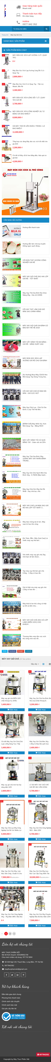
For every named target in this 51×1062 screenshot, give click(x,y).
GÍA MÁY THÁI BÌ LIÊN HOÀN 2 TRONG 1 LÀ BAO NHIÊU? (29, 127)
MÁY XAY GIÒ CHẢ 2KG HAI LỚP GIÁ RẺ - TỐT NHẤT (35, 278)
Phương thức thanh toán (11, 998)
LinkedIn (28, 651)
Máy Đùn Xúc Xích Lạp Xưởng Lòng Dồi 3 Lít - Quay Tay (29, 72)
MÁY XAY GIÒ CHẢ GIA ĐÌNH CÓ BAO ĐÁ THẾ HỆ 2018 (35, 327)
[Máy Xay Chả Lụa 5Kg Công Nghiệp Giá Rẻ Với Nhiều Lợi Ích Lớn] (12, 812)
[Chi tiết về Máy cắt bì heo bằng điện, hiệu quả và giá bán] (6, 158)
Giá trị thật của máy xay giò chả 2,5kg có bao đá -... (34, 588)
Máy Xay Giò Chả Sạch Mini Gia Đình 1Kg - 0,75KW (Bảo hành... (35, 474)
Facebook (12, 651)
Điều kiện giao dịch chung (11, 994)
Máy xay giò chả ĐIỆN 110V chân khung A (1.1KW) (11, 699)
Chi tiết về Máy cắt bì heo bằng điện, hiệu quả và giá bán (29, 157)
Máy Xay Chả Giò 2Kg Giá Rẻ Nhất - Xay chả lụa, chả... (34, 490)
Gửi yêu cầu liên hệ (9, 1008)
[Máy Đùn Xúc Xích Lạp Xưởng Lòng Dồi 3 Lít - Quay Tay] (6, 74)
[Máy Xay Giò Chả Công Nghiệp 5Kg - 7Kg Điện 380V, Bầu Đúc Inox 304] (12, 898)
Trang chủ (5, 35)
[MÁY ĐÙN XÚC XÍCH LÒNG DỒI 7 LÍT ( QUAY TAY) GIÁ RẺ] (6, 101)
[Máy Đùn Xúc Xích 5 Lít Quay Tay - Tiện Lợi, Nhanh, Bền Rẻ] (6, 88)
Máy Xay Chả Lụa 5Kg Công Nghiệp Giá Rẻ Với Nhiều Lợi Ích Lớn (11, 830)
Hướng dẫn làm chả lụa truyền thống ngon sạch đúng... (34, 245)
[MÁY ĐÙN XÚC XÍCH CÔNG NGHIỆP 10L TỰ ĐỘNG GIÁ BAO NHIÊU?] (6, 116)
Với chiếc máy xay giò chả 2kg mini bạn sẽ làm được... (34, 556)
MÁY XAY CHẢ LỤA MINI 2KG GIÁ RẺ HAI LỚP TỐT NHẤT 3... (35, 507)
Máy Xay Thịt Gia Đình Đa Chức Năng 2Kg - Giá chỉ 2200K (35, 294)
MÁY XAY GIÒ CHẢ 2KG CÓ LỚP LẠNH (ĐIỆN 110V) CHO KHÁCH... (35, 622)
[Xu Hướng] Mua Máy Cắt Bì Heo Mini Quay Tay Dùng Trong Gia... (35, 376)
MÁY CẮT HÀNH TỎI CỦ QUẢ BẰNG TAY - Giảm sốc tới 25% (34, 441)
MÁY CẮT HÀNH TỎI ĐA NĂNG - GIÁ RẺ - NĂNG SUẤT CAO (35, 343)
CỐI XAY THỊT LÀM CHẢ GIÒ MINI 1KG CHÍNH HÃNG (34, 310)
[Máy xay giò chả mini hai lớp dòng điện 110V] (12, 769)
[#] (25, 191)
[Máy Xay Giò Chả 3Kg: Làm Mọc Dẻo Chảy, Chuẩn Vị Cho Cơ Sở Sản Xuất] (12, 855)
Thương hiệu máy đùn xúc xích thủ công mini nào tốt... (34, 637)
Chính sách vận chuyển (10, 1001)
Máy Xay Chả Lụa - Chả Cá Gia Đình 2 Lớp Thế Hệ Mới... (34, 408)
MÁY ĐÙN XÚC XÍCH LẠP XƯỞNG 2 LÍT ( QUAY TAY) (30, 56)
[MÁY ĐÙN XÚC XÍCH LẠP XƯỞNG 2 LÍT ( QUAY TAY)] (6, 60)
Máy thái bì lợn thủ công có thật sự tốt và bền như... (34, 605)
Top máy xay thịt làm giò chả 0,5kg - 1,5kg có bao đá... (33, 572)
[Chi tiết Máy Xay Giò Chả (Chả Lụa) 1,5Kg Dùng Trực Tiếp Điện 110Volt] (12, 726)
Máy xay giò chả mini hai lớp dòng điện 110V (11, 786)
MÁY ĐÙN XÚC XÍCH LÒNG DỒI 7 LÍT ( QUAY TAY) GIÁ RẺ (29, 99)
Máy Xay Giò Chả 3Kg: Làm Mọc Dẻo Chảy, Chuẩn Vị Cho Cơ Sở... (11, 873)
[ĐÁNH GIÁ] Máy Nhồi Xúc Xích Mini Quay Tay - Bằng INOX (34, 425)
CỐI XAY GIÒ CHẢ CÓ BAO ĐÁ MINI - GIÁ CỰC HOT (34, 392)
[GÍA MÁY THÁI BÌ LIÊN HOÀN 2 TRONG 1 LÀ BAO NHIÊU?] (6, 131)
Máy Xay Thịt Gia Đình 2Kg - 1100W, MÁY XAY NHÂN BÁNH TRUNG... (34, 458)
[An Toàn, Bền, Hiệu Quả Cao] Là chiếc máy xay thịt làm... (35, 539)
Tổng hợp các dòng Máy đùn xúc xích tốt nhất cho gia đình (30, 143)
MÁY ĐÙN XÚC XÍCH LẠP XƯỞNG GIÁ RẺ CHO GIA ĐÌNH (35, 359)
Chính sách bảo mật (9, 1005)
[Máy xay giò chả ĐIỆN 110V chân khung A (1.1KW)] (12, 682)
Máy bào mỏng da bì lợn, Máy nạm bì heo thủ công (34, 523)
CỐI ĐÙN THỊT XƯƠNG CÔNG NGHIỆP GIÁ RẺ (34, 261)
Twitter (5, 651)
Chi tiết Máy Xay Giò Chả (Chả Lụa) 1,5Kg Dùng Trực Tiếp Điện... (12, 744)
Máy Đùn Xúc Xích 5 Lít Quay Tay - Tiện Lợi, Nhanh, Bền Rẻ (28, 85)
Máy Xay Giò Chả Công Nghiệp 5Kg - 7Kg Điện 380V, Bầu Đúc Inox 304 (12, 916)
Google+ (20, 651)
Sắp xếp (34, 664)
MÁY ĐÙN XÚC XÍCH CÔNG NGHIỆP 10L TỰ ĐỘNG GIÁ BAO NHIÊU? (29, 113)
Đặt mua (13, 710)
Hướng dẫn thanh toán (31, 227)
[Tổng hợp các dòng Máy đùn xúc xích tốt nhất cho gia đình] (6, 145)
